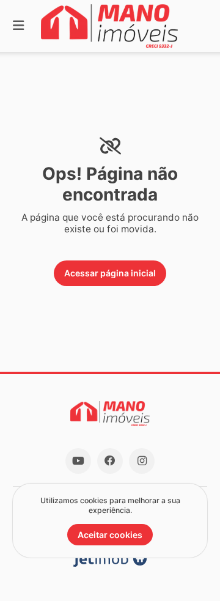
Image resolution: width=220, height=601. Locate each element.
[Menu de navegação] (18, 26)
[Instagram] (142, 461)
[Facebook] (110, 461)
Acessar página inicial (110, 273)
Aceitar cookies (110, 534)
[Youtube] (78, 461)
